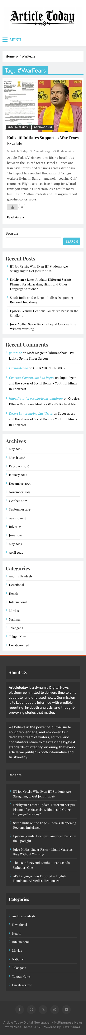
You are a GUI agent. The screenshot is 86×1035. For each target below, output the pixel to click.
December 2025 (19, 483)
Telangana (16, 628)
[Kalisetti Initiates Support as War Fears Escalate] (43, 105)
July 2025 (15, 526)
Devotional (16, 585)
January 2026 (18, 475)
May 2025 (15, 544)
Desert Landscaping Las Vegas (31, 413)
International (43, 127)
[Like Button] (12, 207)
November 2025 (19, 492)
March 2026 (17, 458)
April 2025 (16, 552)
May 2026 (15, 449)
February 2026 (19, 466)
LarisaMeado (18, 368)
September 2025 (20, 509)
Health (13, 593)
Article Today (19, 151)
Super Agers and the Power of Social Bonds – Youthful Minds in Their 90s (43, 383)
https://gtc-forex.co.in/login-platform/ (36, 398)
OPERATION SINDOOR (49, 368)
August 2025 (17, 518)
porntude (15, 352)
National (14, 619)
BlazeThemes (71, 1027)
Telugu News (18, 637)
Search (12, 233)
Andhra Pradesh (19, 127)
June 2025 (15, 535)
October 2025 (18, 501)
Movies (14, 610)
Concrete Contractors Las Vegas (31, 377)
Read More (14, 217)
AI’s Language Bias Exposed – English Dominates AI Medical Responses (39, 878)
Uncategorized (19, 645)
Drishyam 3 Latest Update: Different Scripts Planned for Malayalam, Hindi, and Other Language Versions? (41, 284)
